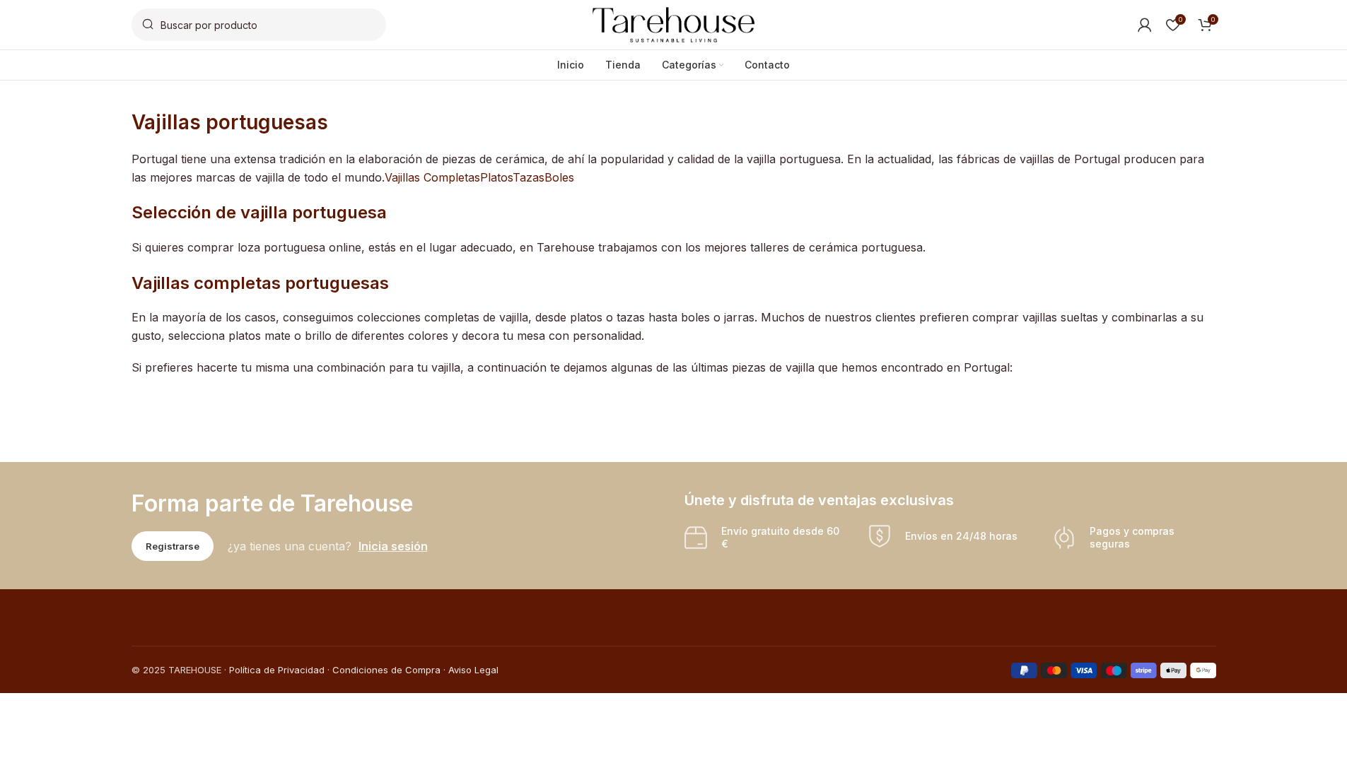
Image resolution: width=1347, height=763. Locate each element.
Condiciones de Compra (386, 669)
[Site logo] (674, 23)
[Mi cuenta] (1145, 25)
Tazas (528, 177)
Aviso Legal (473, 669)
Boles (559, 177)
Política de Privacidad (277, 669)
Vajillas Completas (432, 177)
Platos (496, 177)
